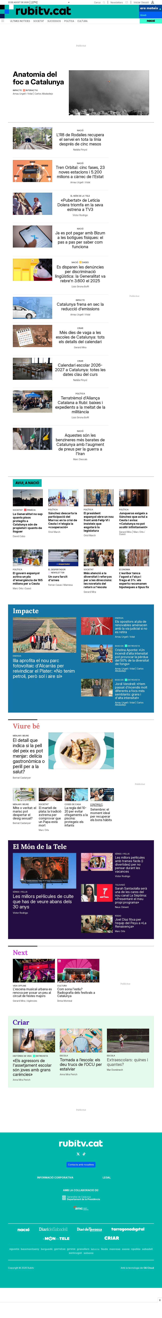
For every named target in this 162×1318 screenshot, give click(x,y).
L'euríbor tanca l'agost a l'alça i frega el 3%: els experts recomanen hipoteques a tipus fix (134, 580)
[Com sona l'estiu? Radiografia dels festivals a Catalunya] (78, 970)
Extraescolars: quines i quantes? (127, 1062)
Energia (17, 656)
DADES (85, 262)
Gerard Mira (80, 347)
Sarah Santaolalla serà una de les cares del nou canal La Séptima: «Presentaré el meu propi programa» (131, 895)
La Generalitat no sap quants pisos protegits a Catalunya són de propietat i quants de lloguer (28, 522)
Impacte (17, 90)
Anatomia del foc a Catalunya (38, 77)
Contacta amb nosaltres (81, 1164)
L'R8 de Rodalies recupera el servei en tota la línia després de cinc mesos (80, 139)
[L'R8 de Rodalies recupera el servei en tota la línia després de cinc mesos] (32, 138)
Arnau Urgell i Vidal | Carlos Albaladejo (33, 94)
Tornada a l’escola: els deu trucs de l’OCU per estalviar (81, 1064)
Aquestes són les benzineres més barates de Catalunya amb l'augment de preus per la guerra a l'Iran (80, 444)
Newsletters (117, 2)
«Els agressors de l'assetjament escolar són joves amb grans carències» (32, 1067)
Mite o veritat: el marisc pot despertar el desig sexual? (24, 813)
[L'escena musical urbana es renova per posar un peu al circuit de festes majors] (34, 970)
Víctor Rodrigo (80, 215)
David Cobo (19, 536)
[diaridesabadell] (53, 1230)
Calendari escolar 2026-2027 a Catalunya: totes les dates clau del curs (80, 370)
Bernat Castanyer (22, 778)
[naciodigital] (24, 1230)
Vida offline (19, 985)
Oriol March (54, 532)
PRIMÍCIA (31, 510)
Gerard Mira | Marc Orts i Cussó (132, 533)
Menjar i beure (21, 735)
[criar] (111, 1239)
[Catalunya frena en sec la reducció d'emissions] (32, 308)
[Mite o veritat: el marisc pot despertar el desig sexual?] (24, 794)
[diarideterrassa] (89, 1230)
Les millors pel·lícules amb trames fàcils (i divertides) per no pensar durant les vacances (130, 864)
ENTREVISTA (134, 646)
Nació (80, 130)
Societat (38, 21)
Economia (124, 569)
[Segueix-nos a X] (78, 1155)
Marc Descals (80, 459)
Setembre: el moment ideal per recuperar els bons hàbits (101, 815)
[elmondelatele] (56, 1239)
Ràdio (118, 916)
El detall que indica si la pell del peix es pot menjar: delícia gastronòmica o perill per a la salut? (29, 756)
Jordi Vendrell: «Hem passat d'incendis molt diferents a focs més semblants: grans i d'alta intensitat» (131, 691)
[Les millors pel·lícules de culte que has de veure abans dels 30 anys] (44, 870)
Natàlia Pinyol (80, 150)
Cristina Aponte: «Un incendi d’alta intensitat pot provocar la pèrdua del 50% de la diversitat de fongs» (132, 657)
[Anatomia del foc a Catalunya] (109, 92)
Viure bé (26, 726)
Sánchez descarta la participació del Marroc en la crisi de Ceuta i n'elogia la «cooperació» (62, 520)
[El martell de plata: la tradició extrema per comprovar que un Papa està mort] (50, 794)
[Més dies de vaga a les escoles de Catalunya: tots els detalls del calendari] (32, 336)
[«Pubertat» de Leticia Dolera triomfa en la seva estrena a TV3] (32, 204)
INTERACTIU (32, 90)
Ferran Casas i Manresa (60, 585)
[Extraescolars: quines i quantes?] (128, 1040)
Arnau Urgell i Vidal (80, 182)
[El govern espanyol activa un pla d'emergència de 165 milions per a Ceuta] (28, 557)
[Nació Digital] (31, 12)
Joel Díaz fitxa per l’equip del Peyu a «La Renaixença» (130, 923)
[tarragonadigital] (127, 1230)
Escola (64, 1055)
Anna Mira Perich (21, 1080)
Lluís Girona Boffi (80, 286)
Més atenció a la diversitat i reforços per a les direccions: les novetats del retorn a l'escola (98, 580)
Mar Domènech (115, 1070)
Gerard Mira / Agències (25, 1001)
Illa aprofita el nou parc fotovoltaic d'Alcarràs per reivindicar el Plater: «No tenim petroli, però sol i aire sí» (44, 668)
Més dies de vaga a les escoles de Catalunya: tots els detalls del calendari (80, 337)
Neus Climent (122, 907)
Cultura (82, 21)
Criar (80, 328)
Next (20, 952)
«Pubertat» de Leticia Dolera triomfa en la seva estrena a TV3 (80, 205)
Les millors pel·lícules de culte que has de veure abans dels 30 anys (43, 901)
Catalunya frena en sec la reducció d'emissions (80, 306)
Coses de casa (73, 804)
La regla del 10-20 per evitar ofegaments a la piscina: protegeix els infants (76, 816)
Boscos (119, 646)
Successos (54, 21)
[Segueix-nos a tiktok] (84, 1155)
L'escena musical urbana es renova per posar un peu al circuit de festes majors (32, 993)
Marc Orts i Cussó (22, 588)
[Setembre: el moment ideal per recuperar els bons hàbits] (102, 794)
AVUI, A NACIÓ (27, 483)
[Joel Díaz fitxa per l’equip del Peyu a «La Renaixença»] (97, 924)
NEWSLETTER (57, 572)
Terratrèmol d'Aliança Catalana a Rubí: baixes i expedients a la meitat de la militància (80, 405)
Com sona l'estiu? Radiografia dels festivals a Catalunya (76, 993)
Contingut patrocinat (96, 805)
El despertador (56, 569)
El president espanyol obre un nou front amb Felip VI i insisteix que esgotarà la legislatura (99, 522)
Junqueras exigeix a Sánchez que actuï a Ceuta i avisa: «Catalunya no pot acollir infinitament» (133, 520)
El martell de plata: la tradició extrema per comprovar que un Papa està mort (50, 816)
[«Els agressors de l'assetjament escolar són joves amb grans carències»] (34, 1040)
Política (69, 21)
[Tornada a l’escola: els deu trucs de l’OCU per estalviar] (81, 1040)
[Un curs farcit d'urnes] (63, 557)
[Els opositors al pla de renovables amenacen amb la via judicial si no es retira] (97, 626)
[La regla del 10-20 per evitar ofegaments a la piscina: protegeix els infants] (76, 794)
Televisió (120, 885)
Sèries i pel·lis (20, 892)
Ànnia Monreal (64, 1001)
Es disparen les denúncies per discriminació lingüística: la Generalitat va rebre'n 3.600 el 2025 (80, 274)
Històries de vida (22, 1056)
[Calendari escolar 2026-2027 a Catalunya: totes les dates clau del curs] (32, 369)
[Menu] (2, 21)
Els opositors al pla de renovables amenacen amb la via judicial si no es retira (131, 627)
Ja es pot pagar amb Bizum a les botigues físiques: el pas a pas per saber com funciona (80, 240)
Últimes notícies (20, 21)
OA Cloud (148, 1267)
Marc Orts (44, 830)
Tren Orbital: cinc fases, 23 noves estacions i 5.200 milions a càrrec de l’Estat (80, 172)
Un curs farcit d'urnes (57, 578)
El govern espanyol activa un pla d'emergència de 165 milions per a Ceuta (28, 578)
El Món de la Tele (80, 196)
